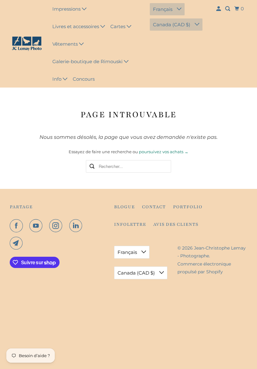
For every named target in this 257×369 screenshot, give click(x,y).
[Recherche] (228, 8)
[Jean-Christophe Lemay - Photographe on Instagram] (57, 225)
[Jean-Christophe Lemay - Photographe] (27, 44)
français (163, 9)
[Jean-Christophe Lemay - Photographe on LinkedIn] (77, 225)
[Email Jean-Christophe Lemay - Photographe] (17, 243)
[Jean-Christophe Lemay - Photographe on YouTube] (37, 225)
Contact (154, 207)
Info (57, 79)
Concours (84, 79)
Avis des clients (175, 224)
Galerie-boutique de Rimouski (88, 61)
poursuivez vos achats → (163, 151)
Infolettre (130, 224)
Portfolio (187, 207)
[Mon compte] (219, 8)
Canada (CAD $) (172, 25)
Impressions (67, 9)
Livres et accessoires (76, 26)
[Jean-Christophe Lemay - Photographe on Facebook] (17, 225)
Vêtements (65, 44)
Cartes (118, 26)
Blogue (124, 207)
